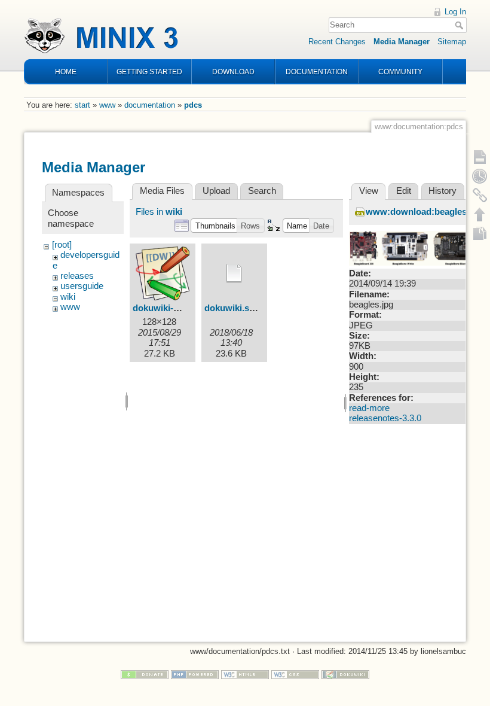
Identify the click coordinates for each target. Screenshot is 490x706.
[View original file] (414, 247)
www (107, 105)
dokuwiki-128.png (169, 308)
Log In (455, 11)
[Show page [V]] (479, 156)
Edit (403, 191)
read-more (369, 408)
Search (460, 25)
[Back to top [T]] (479, 214)
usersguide (81, 286)
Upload (216, 191)
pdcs (193, 105)
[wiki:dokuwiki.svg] (234, 273)
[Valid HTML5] (245, 674)
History (442, 191)
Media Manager (401, 41)
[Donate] (145, 674)
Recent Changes (337, 41)
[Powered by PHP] (195, 674)
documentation (149, 105)
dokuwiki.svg (231, 308)
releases (77, 276)
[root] (62, 244)
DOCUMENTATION (317, 72)
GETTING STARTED (149, 72)
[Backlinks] (479, 195)
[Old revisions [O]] (479, 175)
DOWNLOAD (233, 72)
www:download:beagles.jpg (424, 212)
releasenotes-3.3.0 (385, 418)
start (82, 105)
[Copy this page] (479, 233)
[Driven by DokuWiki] (345, 674)
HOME (65, 72)
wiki (67, 297)
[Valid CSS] (295, 674)
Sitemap (451, 41)
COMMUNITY (400, 72)
